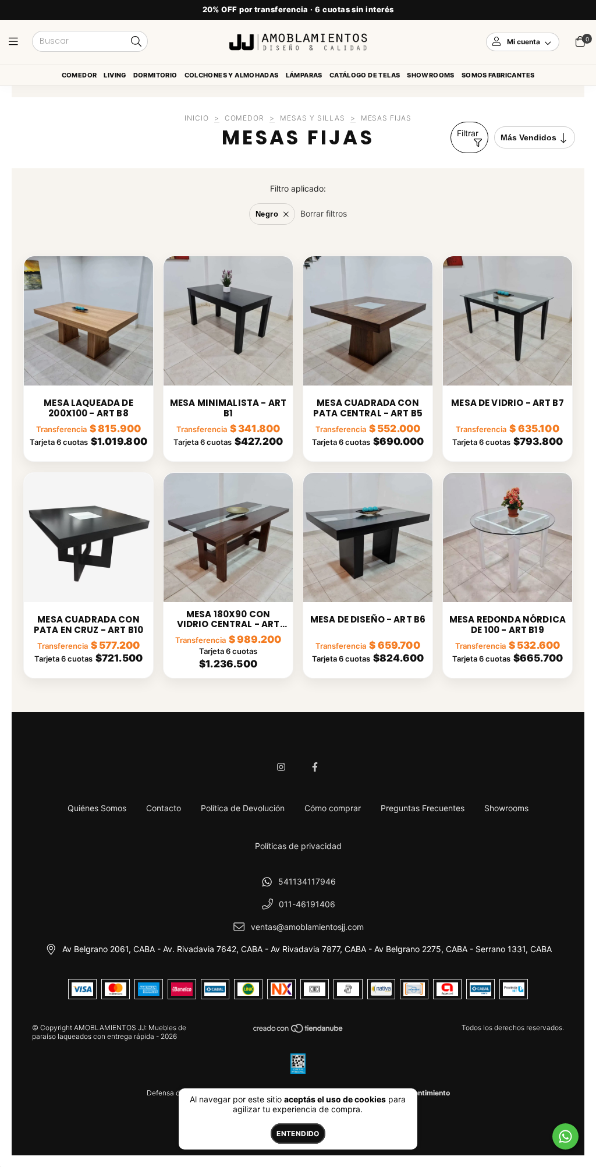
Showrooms (430, 75)
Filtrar (467, 133)
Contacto (163, 808)
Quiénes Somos (97, 808)
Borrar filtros (323, 213)
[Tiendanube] (298, 1031)
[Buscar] (136, 42)
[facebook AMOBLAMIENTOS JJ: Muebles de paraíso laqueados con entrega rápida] (315, 766)
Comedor (79, 75)
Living (115, 75)
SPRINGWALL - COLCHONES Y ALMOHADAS (232, 77)
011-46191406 (307, 904)
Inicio (197, 118)
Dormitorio (155, 75)
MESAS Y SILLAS (312, 118)
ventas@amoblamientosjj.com (307, 927)
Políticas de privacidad (298, 846)
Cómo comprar (332, 808)
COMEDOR (245, 118)
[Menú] (16, 41)
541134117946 (307, 881)
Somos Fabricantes (498, 75)
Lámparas (304, 75)
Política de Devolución (243, 808)
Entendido (297, 1133)
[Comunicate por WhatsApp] (565, 1136)
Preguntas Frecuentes (422, 808)
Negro (267, 214)
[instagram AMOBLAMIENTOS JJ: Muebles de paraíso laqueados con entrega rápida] (281, 766)
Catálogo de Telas (364, 75)
